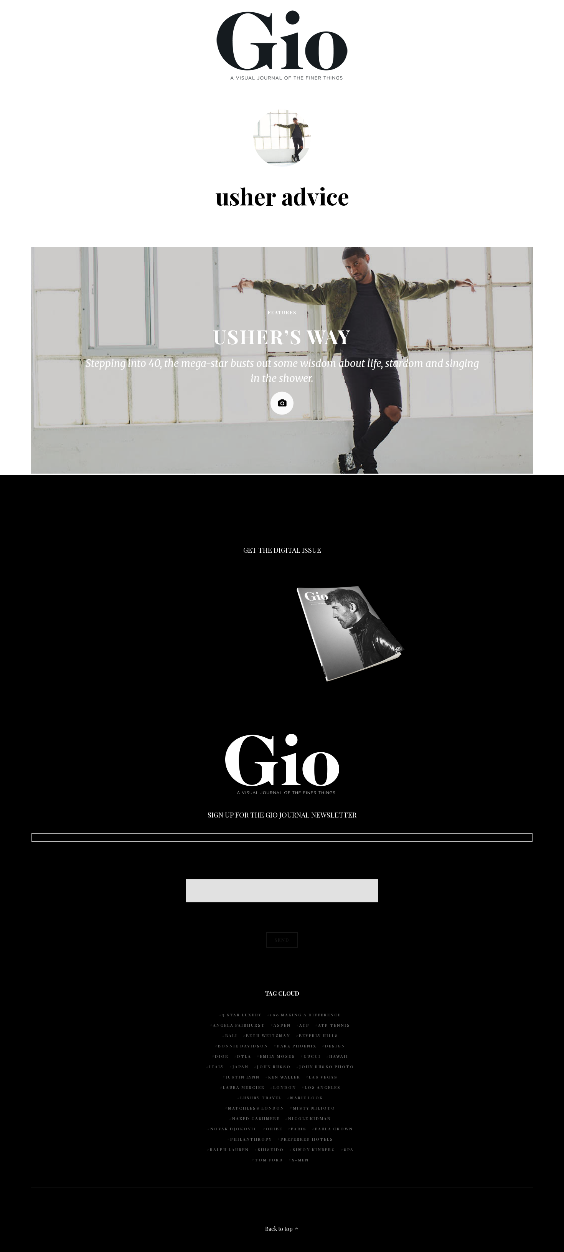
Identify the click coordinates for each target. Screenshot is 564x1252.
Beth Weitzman (268, 1035)
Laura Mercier (244, 1087)
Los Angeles (323, 1087)
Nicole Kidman (309, 1118)
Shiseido (270, 1149)
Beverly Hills (318, 1035)
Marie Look (306, 1097)
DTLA (244, 1056)
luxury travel (261, 1097)
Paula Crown (334, 1128)
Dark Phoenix (297, 1046)
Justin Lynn (243, 1077)
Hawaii (338, 1056)
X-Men (300, 1160)
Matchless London (256, 1108)
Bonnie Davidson (243, 1046)
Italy (216, 1066)
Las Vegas (323, 1077)
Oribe (274, 1128)
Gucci (312, 1056)
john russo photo (326, 1066)
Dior (222, 1056)
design (335, 1046)
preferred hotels (306, 1139)
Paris (299, 1128)
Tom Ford (269, 1160)
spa (349, 1149)
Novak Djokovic (233, 1128)
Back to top (279, 1228)
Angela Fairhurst (239, 1025)
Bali (231, 1035)
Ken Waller (284, 1077)
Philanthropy (251, 1139)
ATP (304, 1025)
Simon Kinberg (313, 1149)
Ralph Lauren (229, 1149)
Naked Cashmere (256, 1118)
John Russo (274, 1066)
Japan (241, 1066)
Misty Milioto (314, 1108)
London (284, 1087)
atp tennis (334, 1025)
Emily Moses (277, 1056)
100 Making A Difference (305, 1014)
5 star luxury (242, 1014)
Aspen (282, 1025)
